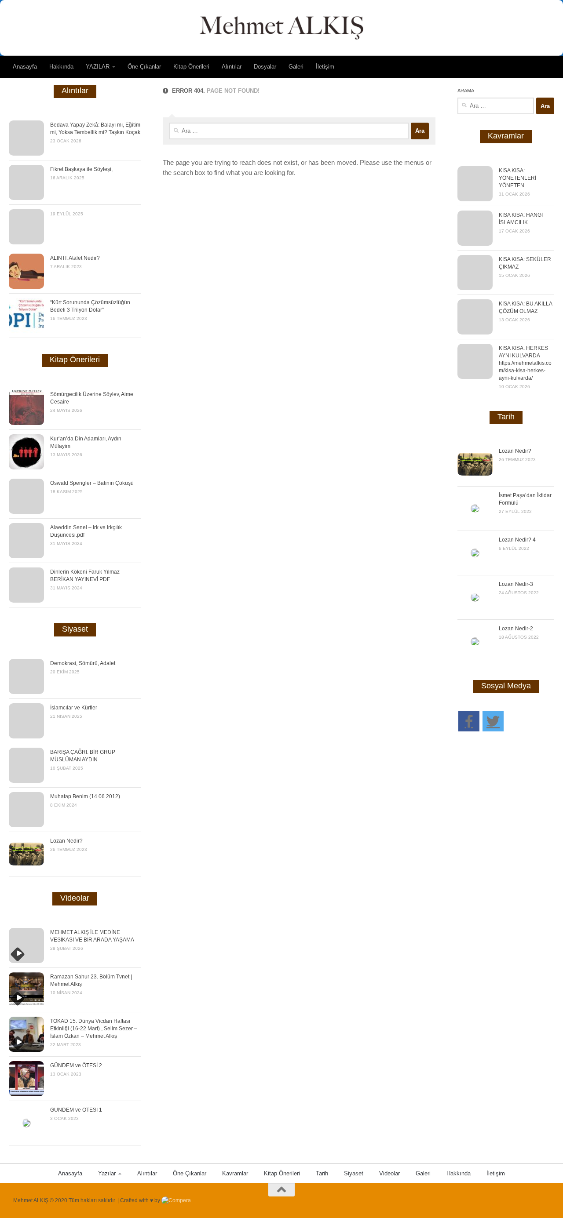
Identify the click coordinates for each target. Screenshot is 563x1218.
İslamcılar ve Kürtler (73, 708)
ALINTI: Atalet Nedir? (75, 258)
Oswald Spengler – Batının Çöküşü (92, 483)
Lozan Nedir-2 (516, 628)
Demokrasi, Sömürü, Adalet (82, 663)
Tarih (322, 1173)
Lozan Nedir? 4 (517, 540)
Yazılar (107, 1173)
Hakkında (61, 66)
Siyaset (353, 1173)
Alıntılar (231, 66)
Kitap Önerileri (191, 66)
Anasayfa (25, 66)
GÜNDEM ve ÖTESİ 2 (76, 1065)
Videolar (389, 1173)
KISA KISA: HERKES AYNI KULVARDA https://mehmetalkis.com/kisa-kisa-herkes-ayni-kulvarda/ (525, 363)
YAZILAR (98, 66)
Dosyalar (265, 66)
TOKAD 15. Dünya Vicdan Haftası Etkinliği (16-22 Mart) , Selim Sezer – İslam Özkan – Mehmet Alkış (93, 1028)
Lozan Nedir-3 (516, 584)
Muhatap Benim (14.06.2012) (85, 796)
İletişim (325, 66)
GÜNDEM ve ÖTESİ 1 (76, 1110)
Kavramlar (235, 1173)
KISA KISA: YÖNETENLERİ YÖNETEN (517, 178)
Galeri (296, 66)
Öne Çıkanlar (144, 66)
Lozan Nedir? (66, 841)
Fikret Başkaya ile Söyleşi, (81, 169)
